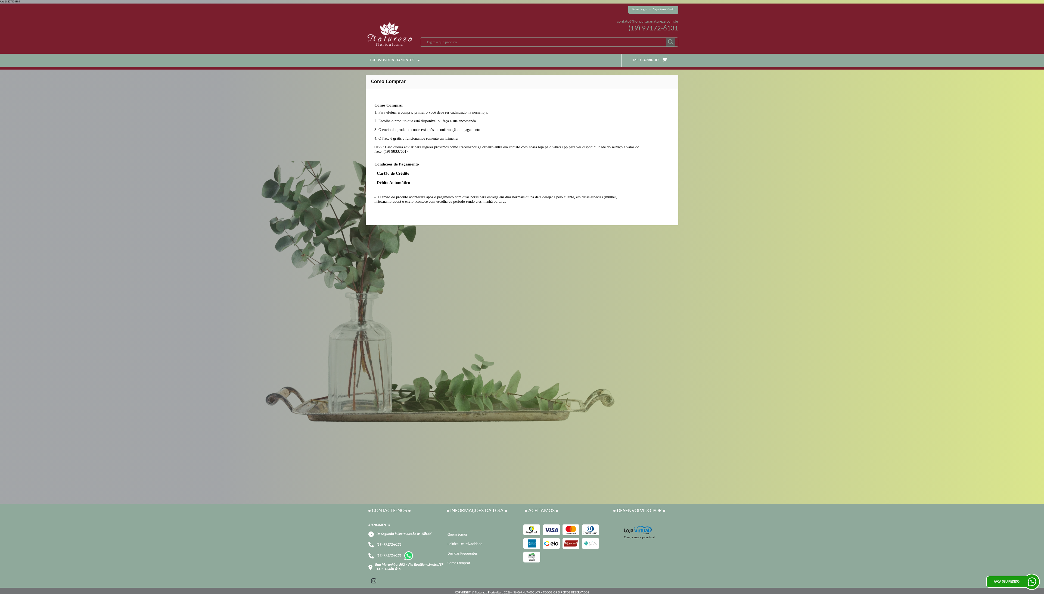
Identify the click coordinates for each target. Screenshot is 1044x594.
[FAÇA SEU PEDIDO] (1032, 582)
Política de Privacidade (465, 544)
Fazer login (639, 9)
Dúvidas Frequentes (462, 554)
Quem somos (457, 535)
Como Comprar (459, 563)
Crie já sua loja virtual (639, 537)
